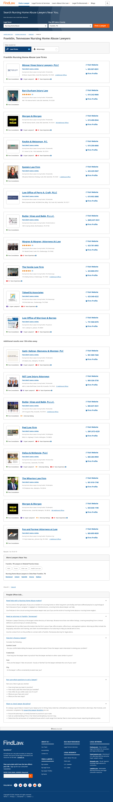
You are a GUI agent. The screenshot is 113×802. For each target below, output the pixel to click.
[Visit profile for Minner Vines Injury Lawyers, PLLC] (12, 70)
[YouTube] (20, 785)
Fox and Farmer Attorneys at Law (39, 529)
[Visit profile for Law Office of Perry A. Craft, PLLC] (12, 197)
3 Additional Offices (52, 412)
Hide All (13, 587)
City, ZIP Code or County (56, 22)
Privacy (12, 796)
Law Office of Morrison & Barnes (39, 317)
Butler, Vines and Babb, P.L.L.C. (38, 216)
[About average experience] (51, 79)
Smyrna (31, 577)
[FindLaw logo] (10, 3)
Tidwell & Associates (32, 292)
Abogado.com (94, 761)
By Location (44, 764)
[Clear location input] (90, 26)
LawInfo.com (94, 768)
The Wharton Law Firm (34, 478)
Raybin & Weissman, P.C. (35, 141)
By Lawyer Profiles (46, 771)
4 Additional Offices (55, 277)
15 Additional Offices (62, 386)
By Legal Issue (45, 767)
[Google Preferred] (39, 785)
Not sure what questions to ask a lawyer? (21, 680)
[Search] (107, 3)
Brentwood (9, 577)
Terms (6, 796)
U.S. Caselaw (68, 764)
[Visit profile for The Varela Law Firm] (12, 272)
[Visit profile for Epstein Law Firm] (12, 172)
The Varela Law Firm (33, 266)
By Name (44, 774)
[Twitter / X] (25, 785)
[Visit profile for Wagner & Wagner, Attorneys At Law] (12, 246)
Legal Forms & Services (71, 747)
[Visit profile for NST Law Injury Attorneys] (12, 381)
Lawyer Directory (8, 34)
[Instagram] (30, 785)
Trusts (16, 568)
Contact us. (20, 757)
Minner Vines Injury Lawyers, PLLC (40, 65)
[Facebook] (15, 785)
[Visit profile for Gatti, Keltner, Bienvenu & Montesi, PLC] (12, 356)
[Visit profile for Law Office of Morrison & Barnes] (12, 323)
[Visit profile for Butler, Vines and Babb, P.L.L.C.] (12, 221)
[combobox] (26, 26)
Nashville (24, 577)
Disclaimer (20, 796)
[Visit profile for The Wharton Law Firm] (12, 483)
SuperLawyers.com (95, 754)
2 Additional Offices (61, 75)
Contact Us (44, 753)
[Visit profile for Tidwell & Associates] (12, 297)
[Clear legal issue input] (46, 26)
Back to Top (57, 729)
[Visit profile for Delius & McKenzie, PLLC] (12, 458)
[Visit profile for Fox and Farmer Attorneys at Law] (12, 534)
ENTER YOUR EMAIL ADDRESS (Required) (16, 772)
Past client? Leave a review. (30, 69)
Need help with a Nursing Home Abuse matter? (24, 601)
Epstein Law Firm (31, 167)
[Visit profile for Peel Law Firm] (12, 432)
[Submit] (31, 776)
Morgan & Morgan (32, 116)
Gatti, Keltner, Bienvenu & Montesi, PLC (42, 350)
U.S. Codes (67, 767)
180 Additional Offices (62, 122)
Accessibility (45, 750)
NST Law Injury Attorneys (35, 376)
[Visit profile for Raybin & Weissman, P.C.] (12, 146)
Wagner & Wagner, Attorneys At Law (41, 241)
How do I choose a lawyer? (16, 638)
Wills (8, 568)
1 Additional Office (65, 177)
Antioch (17, 577)
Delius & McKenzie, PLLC (35, 452)
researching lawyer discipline (33, 710)
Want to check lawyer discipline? (18, 704)
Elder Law (24, 568)
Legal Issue (7, 22)
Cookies (29, 796)
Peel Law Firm (29, 427)
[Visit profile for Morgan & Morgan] (12, 121)
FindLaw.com (94, 747)
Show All (6, 587)
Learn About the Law (70, 758)
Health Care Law (36, 568)
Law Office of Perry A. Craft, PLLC (39, 192)
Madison (38, 577)
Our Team (44, 747)
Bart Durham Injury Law (35, 90)
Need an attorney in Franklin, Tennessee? (21, 616)
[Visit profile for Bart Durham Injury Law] (12, 95)
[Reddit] (34, 785)
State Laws (67, 761)
